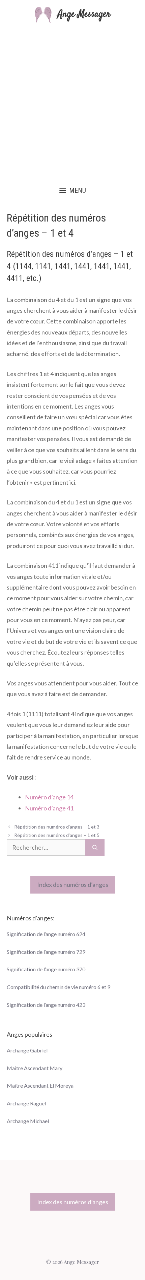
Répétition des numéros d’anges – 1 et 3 (56, 827)
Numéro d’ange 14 (49, 797)
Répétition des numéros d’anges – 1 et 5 (56, 835)
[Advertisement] (72, 101)
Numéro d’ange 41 (49, 808)
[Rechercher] (95, 847)
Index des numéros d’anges (72, 884)
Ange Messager (84, 14)
